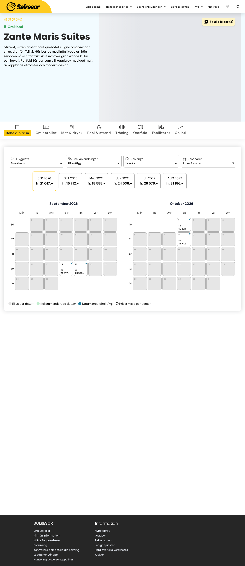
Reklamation (103, 540)
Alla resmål (93, 6)
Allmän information (47, 535)
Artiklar (99, 555)
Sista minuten (180, 6)
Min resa (213, 6)
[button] (209, 161)
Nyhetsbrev (102, 531)
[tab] (18, 130)
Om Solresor (42, 531)
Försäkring (40, 545)
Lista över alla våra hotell (111, 550)
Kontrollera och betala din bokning (56, 550)
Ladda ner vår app (46, 555)
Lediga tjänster (105, 545)
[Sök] (238, 6)
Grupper (100, 535)
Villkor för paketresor (47, 540)
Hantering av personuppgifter (53, 559)
